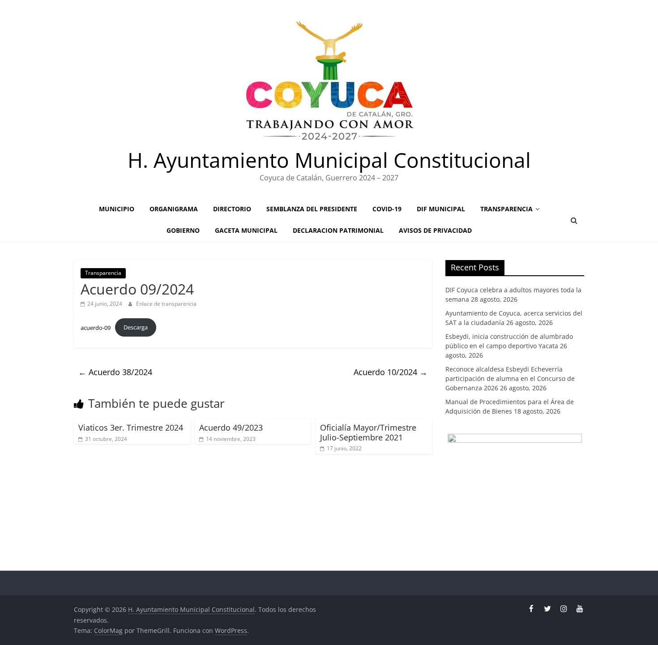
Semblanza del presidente (311, 209)
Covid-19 (387, 209)
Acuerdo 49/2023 (231, 427)
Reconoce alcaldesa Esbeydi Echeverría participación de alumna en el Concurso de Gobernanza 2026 (510, 378)
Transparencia (506, 209)
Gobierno (183, 230)
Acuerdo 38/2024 (115, 372)
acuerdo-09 (96, 327)
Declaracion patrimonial (338, 230)
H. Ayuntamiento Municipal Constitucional (329, 160)
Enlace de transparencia (166, 304)
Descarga (136, 327)
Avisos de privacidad (435, 230)
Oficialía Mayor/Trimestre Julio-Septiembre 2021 (368, 432)
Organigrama (174, 209)
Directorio (232, 209)
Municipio (116, 209)
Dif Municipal (441, 209)
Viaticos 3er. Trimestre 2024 (130, 427)
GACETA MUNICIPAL (246, 230)
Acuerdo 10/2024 (390, 372)
